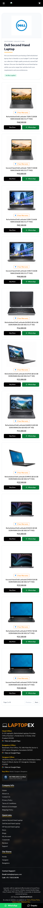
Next (36, 702)
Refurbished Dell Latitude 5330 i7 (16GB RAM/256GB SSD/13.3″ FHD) (21, 220)
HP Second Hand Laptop (11, 827)
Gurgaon (5, 860)
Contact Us (6, 797)
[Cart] (39, 3)
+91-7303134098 (12, 877)
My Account (6, 836)
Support (5, 846)
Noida (4, 857)
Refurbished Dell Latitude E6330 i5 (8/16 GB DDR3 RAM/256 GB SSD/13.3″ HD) (21, 323)
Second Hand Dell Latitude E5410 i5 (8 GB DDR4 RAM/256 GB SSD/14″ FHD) (21, 580)
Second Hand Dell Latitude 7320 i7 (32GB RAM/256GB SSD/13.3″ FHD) (21, 169)
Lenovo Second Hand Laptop (12, 820)
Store (4, 830)
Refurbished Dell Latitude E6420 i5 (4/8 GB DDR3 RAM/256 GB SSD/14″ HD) (21, 426)
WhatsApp (32, 127)
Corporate (6, 840)
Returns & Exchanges (9, 806)
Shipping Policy (7, 810)
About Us (5, 793)
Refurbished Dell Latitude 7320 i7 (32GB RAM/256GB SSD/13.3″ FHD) (21, 117)
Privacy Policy (7, 800)
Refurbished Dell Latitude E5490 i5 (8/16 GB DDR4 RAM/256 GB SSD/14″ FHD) (21, 478)
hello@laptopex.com (14, 874)
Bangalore (5, 863)
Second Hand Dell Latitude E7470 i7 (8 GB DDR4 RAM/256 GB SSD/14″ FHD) (21, 683)
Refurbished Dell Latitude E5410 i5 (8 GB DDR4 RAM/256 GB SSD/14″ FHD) (21, 529)
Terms (29, 900)
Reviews (5, 843)
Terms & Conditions (9, 803)
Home (4, 790)
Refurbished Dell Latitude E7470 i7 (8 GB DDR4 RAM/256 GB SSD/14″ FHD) (21, 632)
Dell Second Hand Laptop (11, 823)
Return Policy (16, 902)
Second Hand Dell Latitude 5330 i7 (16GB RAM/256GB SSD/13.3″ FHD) (21, 272)
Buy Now (12, 127)
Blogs (4, 833)
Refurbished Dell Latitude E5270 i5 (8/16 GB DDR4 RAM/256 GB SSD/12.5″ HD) (21, 375)
